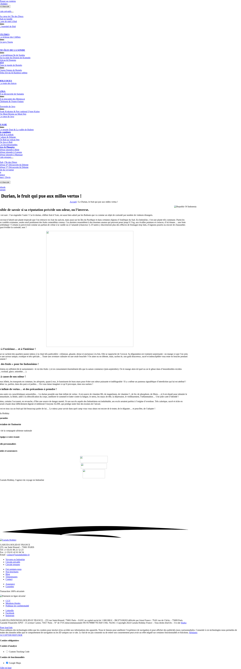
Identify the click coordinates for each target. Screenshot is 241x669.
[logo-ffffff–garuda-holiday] (8, 540)
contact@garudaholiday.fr (18, 555)
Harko (183, 623)
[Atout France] (94, 462)
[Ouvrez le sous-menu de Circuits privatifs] (12, 12)
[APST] (94, 468)
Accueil (73, 202)
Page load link (6, 627)
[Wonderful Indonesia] (94, 477)
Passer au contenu (8, 1)
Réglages (193, 632)
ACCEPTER (6, 635)
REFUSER (17, 635)
